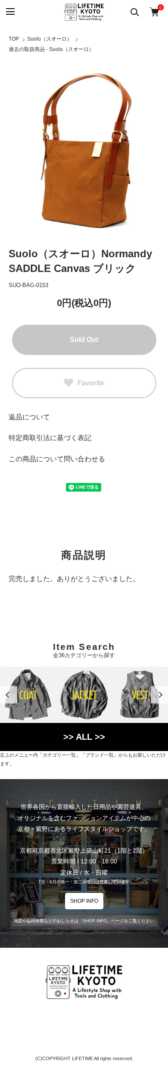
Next (159, 694)
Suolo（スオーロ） (49, 39)
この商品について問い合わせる (57, 459)
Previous (8, 694)
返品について (29, 417)
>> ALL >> (84, 737)
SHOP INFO (84, 901)
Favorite (91, 383)
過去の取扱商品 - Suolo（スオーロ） (51, 49)
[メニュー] (9, 12)
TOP (14, 39)
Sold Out (84, 339)
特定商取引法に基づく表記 (50, 437)
